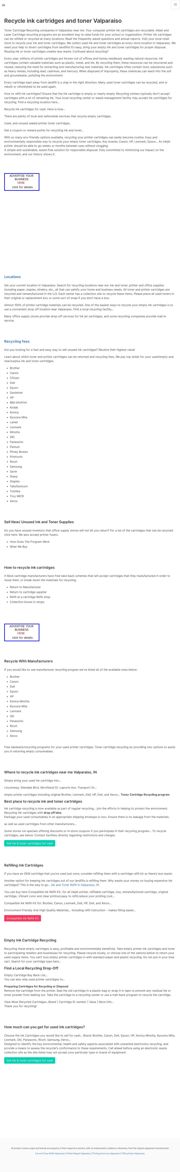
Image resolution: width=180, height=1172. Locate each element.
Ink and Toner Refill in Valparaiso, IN (75, 885)
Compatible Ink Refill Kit (23, 918)
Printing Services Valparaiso (106, 1153)
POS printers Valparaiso (133, 1153)
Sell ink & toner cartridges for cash (30, 843)
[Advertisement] (90, 233)
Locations (12, 277)
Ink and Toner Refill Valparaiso (50, 1153)
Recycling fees (17, 341)
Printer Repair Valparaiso (79, 1153)
